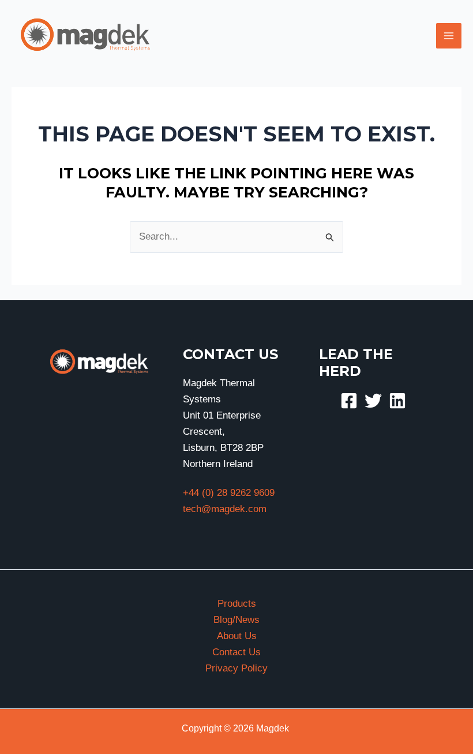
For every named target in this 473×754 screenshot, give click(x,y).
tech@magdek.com (224, 508)
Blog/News (236, 619)
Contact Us (236, 652)
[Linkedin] (397, 400)
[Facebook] (349, 400)
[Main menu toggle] (448, 35)
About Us (237, 635)
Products (236, 603)
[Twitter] (373, 400)
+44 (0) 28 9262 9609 (229, 492)
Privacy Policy (236, 668)
